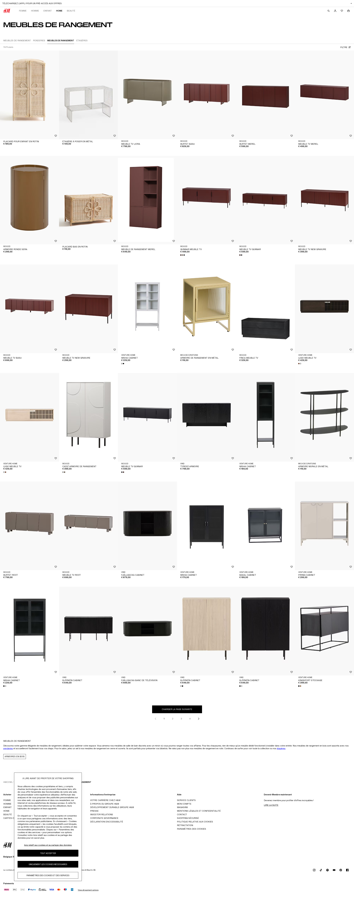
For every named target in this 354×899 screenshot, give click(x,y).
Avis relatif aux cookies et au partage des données (48, 845)
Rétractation (185, 825)
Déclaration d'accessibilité (106, 821)
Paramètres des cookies (191, 829)
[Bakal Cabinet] (265, 526)
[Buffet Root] (29, 526)
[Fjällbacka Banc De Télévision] (147, 631)
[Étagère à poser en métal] (88, 95)
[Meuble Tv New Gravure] (324, 200)
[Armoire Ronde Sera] (29, 200)
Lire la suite (271, 805)
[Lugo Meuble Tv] (324, 308)
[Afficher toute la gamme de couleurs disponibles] (182, 255)
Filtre (343, 47)
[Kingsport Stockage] (324, 631)
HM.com (7, 782)
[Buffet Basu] (206, 95)
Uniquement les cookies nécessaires (48, 864)
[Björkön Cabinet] (88, 631)
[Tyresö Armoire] (206, 417)
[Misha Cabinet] (147, 308)
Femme (23, 11)
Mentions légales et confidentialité (199, 811)
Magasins (182, 807)
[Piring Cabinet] (324, 526)
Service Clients (186, 800)
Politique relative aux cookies (195, 821)
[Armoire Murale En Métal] (324, 417)
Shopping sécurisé (188, 818)
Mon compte (184, 804)
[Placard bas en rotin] (88, 200)
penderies (8, 748)
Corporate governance (104, 818)
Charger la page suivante (177, 709)
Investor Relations (101, 814)
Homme (35, 11)
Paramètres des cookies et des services (48, 875)
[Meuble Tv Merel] (324, 95)
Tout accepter (48, 853)
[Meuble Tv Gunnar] (265, 200)
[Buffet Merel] (265, 95)
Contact (182, 814)
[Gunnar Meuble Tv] (206, 200)
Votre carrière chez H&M (105, 800)
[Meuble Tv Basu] (29, 308)
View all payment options (88, 890)
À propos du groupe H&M (104, 804)
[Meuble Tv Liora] (147, 95)
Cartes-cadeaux (13, 818)
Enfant (47, 11)
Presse (94, 811)
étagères (281, 748)
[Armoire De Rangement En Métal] (206, 308)
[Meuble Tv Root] (88, 526)
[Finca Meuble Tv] (265, 308)
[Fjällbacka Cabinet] (147, 526)
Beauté (71, 11)
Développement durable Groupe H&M (112, 807)
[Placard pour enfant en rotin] (29, 95)
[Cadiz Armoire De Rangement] (88, 417)
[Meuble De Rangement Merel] (147, 200)
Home (59, 11)
